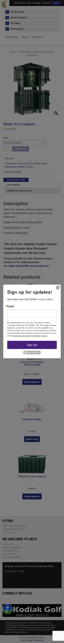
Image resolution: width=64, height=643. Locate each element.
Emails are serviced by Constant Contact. (29, 336)
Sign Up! (32, 345)
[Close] (58, 287)
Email (10, 306)
